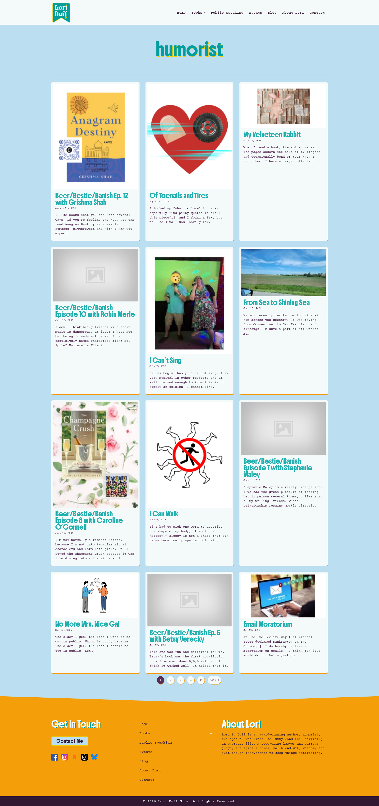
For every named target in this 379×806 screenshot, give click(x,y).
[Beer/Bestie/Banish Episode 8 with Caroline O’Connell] (95, 483)
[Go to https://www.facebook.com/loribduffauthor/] (54, 757)
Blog (272, 13)
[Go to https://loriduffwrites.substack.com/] (74, 757)
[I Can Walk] (189, 483)
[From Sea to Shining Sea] (283, 320)
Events (255, 13)
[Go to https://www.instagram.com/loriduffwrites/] (64, 757)
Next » (214, 680)
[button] (205, 12)
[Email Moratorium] (283, 622)
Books (196, 13)
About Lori (293, 13)
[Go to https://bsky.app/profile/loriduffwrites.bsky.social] (94, 757)
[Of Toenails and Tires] (189, 161)
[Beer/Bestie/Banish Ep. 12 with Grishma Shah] (95, 161)
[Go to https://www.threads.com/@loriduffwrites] (84, 757)
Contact (317, 13)
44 (201, 680)
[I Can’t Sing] (189, 320)
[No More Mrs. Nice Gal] (95, 622)
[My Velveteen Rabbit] (283, 161)
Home (181, 13)
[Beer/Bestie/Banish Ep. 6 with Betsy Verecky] (189, 622)
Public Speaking (227, 13)
